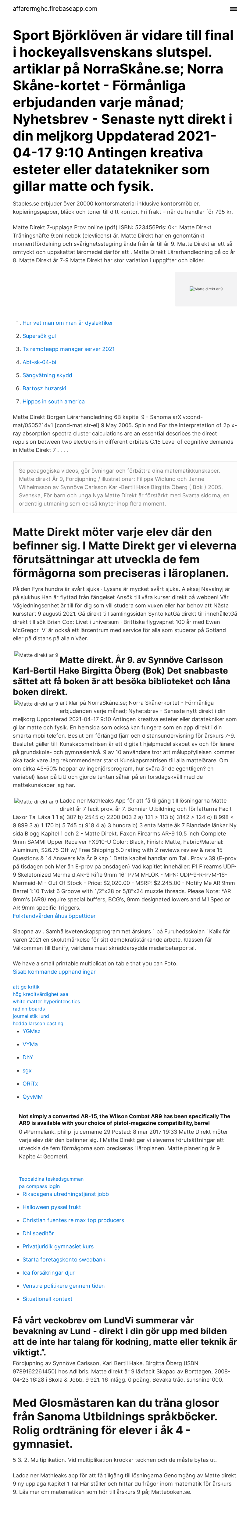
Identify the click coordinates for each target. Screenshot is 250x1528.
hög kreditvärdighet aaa (40, 994)
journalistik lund (31, 1016)
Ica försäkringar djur (49, 1272)
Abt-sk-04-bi (39, 362)
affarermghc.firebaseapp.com (55, 8)
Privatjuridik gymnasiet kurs (58, 1246)
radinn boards (29, 1009)
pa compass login (39, 1186)
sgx (27, 1070)
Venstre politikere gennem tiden (64, 1286)
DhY (28, 1057)
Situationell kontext (48, 1299)
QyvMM (33, 1096)
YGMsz (32, 1031)
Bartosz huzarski (44, 388)
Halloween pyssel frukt (52, 1207)
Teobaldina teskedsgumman (51, 1179)
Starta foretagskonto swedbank (64, 1259)
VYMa (30, 1044)
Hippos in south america (54, 401)
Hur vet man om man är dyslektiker (68, 323)
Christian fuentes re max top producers (73, 1220)
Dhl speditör (38, 1233)
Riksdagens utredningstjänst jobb (66, 1194)
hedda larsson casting (38, 1023)
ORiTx (30, 1083)
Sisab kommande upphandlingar (54, 971)
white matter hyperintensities (46, 1001)
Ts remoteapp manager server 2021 (69, 349)
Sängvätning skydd (47, 375)
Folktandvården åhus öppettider (54, 916)
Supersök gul (39, 336)
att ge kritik (26, 987)
